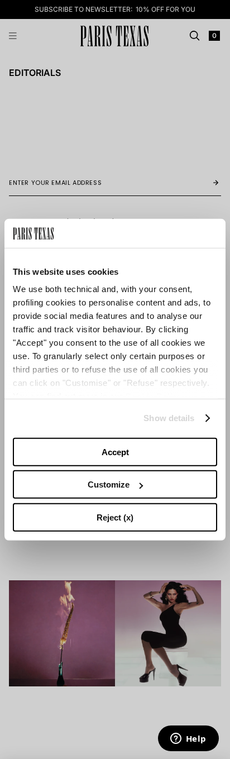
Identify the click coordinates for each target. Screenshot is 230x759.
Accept (115, 452)
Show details (168, 418)
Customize (109, 484)
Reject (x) (115, 517)
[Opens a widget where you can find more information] (188, 739)
